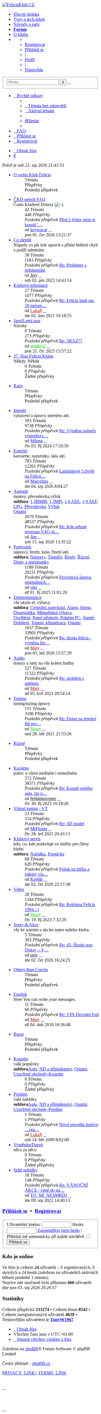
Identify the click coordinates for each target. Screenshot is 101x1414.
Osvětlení (21, 617)
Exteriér (20, 451)
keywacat (38, 229)
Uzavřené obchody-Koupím (38, 1074)
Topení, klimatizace (48, 622)
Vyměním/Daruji (28, 1144)
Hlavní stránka (26, 14)
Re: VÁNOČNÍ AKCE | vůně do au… (56, 1188)
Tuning (19, 698)
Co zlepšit (22, 239)
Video (18, 889)
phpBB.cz (41, 1363)
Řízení (83, 557)
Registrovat (35, 44)
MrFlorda (38, 828)
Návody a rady (26, 24)
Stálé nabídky (25, 1170)
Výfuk (53, 506)
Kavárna (21, 768)
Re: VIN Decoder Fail (79, 1014)
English (20, 994)
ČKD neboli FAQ (29, 199)
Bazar (18, 1034)
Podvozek (22, 546)
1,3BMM (38, 501)
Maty (35, 648)
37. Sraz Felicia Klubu (33, 356)
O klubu (20, 34)
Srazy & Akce (25, 924)
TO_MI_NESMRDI (48, 1195)
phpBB (31, 1348)
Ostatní (19, 511)
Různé (19, 743)
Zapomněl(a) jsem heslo (58, 1230)
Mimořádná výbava (54, 612)
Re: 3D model (71, 823)
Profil (30, 59)
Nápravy (37, 557)
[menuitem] (45, 105)
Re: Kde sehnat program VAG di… (55, 529)
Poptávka (56, 854)
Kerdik (36, 879)
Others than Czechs (30, 969)
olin (33, 587)
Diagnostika (24, 612)
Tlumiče (55, 557)
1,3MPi (55, 501)
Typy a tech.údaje (29, 19)
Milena (36, 440)
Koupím (20, 1058)
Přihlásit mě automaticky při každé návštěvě (46, 1236)
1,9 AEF (89, 501)
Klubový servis (26, 838)
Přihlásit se (34, 49)
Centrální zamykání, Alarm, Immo (60, 607)
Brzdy (70, 557)
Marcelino (39, 481)
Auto (32, 1069)
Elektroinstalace (27, 597)
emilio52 (38, 346)
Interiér (19, 410)
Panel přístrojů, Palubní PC (57, 617)
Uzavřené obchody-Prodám (37, 1109)
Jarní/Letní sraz (26, 320)
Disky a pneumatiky (31, 562)
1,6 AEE (72, 501)
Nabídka (37, 854)
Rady (18, 385)
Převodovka (35, 506)
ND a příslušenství (55, 1069)
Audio (19, 658)
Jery (34, 275)
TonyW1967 (62, 1319)
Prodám (20, 1094)
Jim (33, 536)
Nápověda (34, 69)
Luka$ (36, 310)
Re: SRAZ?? (70, 340)
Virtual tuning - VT (30, 808)
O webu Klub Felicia (32, 174)
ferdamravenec (43, 798)
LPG (17, 506)
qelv (34, 955)
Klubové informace (30, 285)
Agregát (20, 491)
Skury (35, 728)
